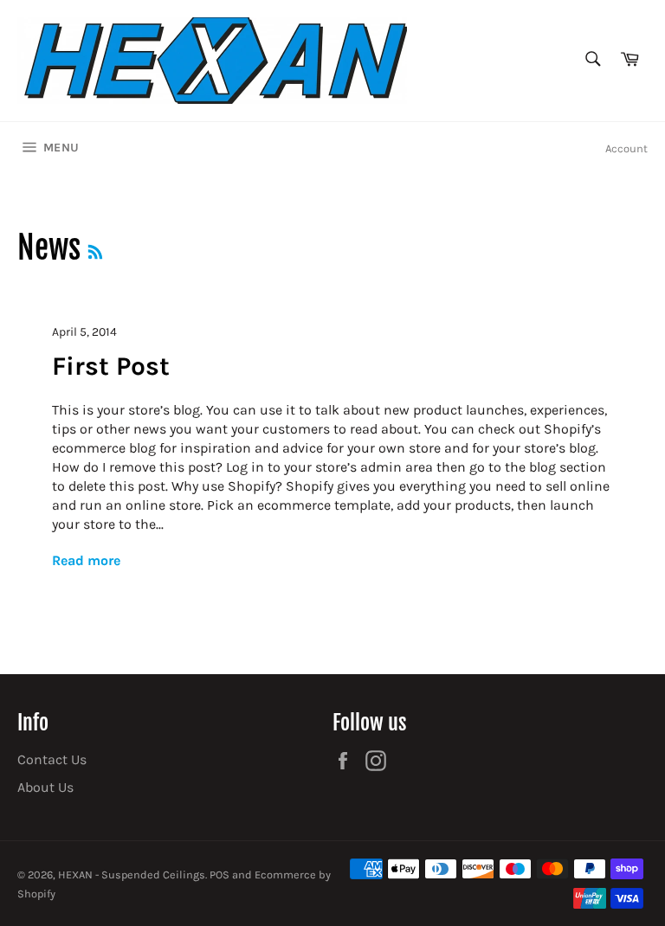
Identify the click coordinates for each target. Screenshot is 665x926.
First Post (111, 366)
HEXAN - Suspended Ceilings (131, 874)
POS (219, 874)
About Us (45, 787)
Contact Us (52, 759)
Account (626, 148)
